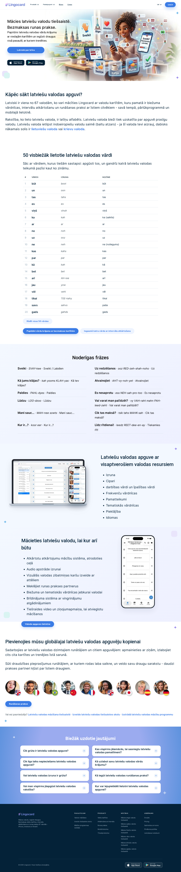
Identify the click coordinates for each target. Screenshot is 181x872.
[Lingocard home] (15, 4)
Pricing (146, 821)
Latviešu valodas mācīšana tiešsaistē (49, 714)
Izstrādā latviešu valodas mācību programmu (147, 714)
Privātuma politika (150, 829)
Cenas (69, 4)
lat (158, 4)
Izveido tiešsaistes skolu (83, 821)
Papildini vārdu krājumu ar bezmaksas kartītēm (51, 331)
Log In (170, 4)
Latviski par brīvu (26, 50)
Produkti (33, 4)
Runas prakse (102, 825)
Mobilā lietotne (103, 829)
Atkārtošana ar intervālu (106, 821)
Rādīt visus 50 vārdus (38, 321)
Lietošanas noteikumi (152, 833)
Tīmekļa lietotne (103, 833)
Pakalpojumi (47, 4)
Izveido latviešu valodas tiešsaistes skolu (96, 714)
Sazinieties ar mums (151, 825)
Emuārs (147, 818)
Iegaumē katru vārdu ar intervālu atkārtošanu (107, 331)
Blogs (61, 4)
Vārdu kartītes (103, 818)
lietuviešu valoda (44, 129)
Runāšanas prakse (18, 703)
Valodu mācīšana (80, 818)
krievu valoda (74, 129)
